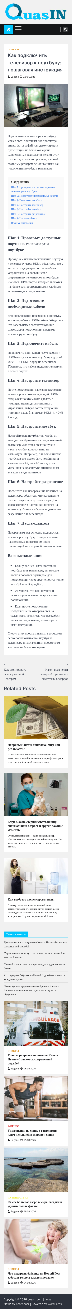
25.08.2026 (30, 1140)
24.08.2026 (30, 1282)
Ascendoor (22, 1304)
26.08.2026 (30, 1068)
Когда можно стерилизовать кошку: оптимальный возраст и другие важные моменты (35, 826)
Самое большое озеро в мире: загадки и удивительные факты (35, 1204)
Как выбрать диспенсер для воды (31, 899)
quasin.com (35, 1299)
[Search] (65, 29)
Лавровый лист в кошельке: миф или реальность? (34, 747)
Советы (13, 49)
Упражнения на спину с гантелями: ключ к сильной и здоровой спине (32, 1133)
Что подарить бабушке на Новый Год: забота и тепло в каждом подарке (34, 1275)
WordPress (55, 1304)
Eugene (15, 77)
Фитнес (13, 1126)
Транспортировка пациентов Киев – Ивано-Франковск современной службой (33, 1059)
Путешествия (18, 1197)
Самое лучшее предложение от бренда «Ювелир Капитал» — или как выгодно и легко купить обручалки (31, 990)
